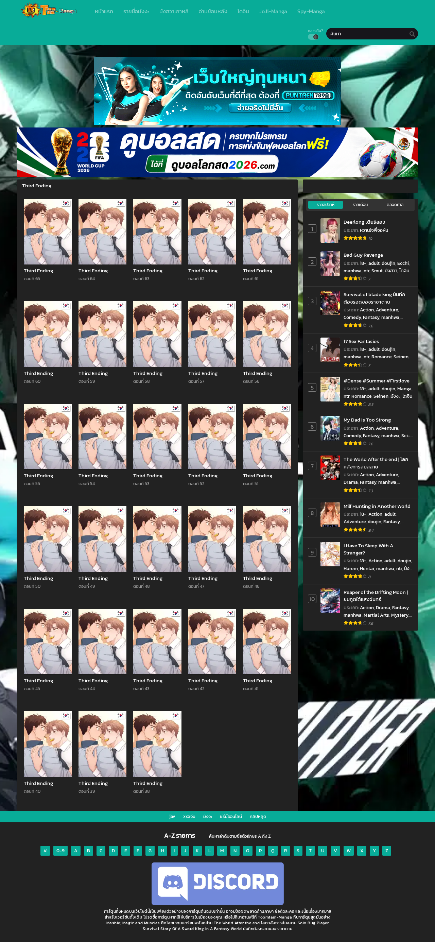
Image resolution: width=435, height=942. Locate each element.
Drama (351, 482)
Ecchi (403, 263)
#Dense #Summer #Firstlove (377, 380)
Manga (404, 388)
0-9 (60, 850)
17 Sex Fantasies (361, 341)
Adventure (387, 309)
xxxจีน (189, 816)
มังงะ (395, 396)
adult (374, 263)
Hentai (367, 568)
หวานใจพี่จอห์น (374, 230)
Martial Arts (376, 615)
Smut (377, 270)
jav (172, 816)
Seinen (401, 356)
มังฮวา (391, 270)
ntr (366, 270)
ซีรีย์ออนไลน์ (231, 816)
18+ (363, 263)
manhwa (353, 270)
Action (367, 309)
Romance (381, 356)
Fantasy (371, 317)
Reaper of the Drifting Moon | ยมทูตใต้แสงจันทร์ (376, 595)
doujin (388, 263)
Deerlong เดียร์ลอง (364, 221)
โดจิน (404, 270)
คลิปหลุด (258, 816)
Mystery (399, 615)
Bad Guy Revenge (363, 254)
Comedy (352, 317)
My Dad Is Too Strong (367, 419)
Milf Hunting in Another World (377, 506)
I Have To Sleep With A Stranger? (369, 549)
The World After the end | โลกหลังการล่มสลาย (376, 463)
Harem (351, 568)
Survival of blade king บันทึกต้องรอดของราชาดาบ (374, 298)
